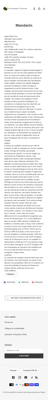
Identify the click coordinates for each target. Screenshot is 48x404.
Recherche (9, 322)
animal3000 (12, 392)
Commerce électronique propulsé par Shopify (30, 392)
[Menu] (44, 8)
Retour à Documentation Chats (25, 298)
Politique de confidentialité (14, 328)
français (13, 370)
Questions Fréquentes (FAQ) (16, 334)
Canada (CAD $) (30, 370)
